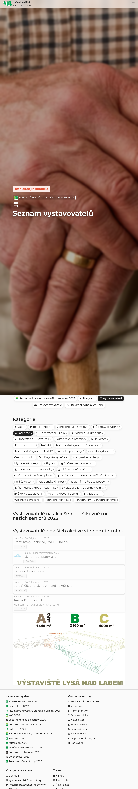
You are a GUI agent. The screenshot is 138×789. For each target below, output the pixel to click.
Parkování (77, 743)
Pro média (62, 780)
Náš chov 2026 (17, 729)
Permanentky (79, 711)
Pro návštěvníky (80, 696)
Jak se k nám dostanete (85, 701)
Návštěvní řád (79, 733)
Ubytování (15, 775)
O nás (57, 770)
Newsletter (77, 720)
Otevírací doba (79, 715)
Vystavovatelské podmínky (25, 780)
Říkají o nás (62, 785)
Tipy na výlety (79, 724)
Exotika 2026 (16, 738)
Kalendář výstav (18, 696)
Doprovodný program (84, 738)
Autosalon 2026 (18, 743)
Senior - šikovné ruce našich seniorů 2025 (46, 197)
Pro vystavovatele (19, 770)
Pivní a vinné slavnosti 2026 (25, 747)
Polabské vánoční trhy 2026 (25, 761)
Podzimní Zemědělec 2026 (25, 724)
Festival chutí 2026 (20, 706)
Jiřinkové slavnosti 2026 (23, 701)
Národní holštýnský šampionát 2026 (30, 733)
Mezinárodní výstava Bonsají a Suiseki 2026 (35, 711)
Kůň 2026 (14, 715)
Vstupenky (77, 706)
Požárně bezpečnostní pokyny (27, 785)
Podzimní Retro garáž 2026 (25, 752)
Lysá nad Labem (80, 729)
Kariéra (60, 775)
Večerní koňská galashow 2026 (27, 720)
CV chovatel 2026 (19, 757)
